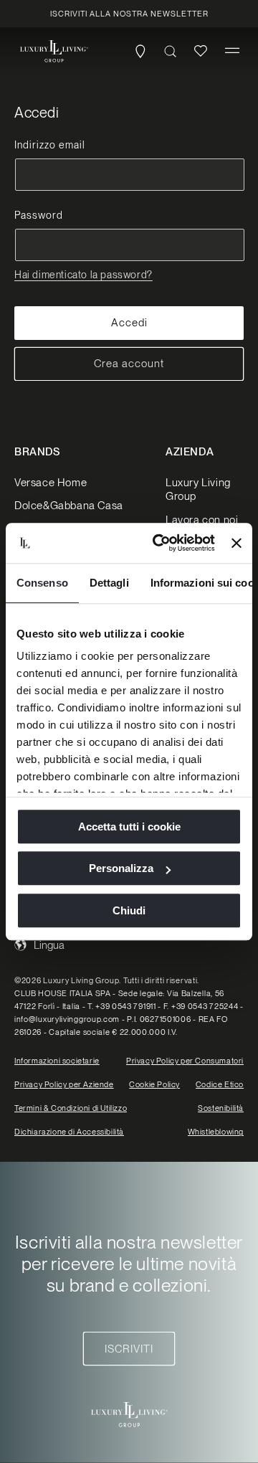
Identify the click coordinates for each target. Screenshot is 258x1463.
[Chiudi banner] (236, 543)
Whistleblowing (216, 1132)
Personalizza (121, 868)
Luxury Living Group (198, 489)
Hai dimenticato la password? (83, 274)
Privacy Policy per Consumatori (185, 1061)
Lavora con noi (202, 519)
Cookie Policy (154, 1084)
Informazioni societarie (57, 1061)
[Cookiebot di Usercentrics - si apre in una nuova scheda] (159, 543)
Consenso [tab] (42, 583)
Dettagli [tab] (109, 583)
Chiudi (129, 910)
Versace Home (50, 482)
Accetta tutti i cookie (129, 826)
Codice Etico (220, 1084)
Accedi (129, 322)
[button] (232, 50)
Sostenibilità (221, 1108)
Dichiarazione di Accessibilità (69, 1132)
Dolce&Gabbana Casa (68, 505)
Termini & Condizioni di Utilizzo (70, 1108)
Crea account (129, 363)
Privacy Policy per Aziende (64, 1084)
